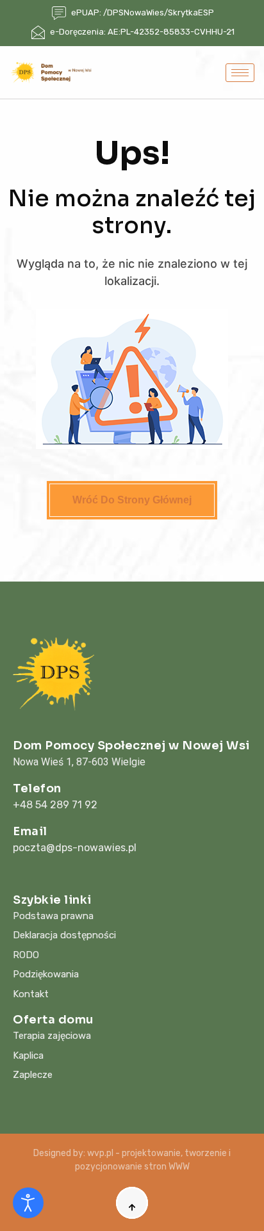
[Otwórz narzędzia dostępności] (28, 1202)
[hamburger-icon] (240, 72)
